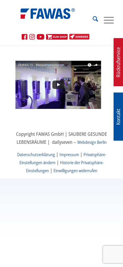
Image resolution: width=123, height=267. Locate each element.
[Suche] (92, 19)
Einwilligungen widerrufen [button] (75, 170)
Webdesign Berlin (92, 142)
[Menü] (106, 19)
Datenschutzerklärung (36, 154)
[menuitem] (92, 19)
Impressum (69, 154)
